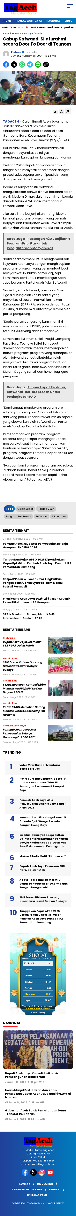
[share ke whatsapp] (23, 66)
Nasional (53, 21)
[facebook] (25, 1174)
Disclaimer (45, 1184)
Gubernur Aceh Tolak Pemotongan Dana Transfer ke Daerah (35, 1112)
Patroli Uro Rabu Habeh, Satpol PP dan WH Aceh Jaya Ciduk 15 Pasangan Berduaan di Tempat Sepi (43, 784)
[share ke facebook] (7, 66)
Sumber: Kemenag (38, 1013)
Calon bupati (25, 509)
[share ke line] (39, 66)
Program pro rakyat (18, 516)
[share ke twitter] (15, 66)
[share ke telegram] (30, 66)
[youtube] (50, 1174)
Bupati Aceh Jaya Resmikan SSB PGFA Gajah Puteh (22, 643)
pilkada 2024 (46, 509)
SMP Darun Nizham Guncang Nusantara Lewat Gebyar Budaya (22, 666)
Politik (38, 33)
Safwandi (42, 516)
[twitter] (34, 1174)
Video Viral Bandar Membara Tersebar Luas (39, 767)
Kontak (24, 1184)
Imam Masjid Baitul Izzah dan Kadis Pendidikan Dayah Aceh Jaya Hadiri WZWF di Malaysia (38, 1093)
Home (7, 21)
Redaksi (54, 1189)
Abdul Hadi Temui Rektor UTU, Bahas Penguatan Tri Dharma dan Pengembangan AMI (43, 883)
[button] (55, 112)
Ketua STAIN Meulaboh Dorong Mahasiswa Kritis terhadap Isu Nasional (24, 711)
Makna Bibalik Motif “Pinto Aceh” (42, 856)
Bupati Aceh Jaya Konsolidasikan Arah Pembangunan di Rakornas (33, 1075)
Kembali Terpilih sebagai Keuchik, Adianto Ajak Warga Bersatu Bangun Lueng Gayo (43, 821)
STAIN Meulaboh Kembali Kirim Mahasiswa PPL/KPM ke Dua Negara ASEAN (24, 688)
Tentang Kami (37, 1195)
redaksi (16, 52)
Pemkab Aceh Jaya (29, 21)
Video (68, 21)
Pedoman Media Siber (27, 1189)
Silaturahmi (59, 516)
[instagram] (42, 1174)
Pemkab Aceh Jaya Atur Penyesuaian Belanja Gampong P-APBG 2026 (19, 733)
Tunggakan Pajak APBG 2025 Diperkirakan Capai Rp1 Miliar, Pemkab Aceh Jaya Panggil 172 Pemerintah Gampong (41, 916)
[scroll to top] (70, 1193)
